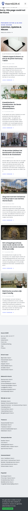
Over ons (3, 342)
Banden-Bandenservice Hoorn (10, 462)
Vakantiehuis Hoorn (7, 411)
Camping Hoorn (6, 407)
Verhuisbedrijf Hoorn (7, 391)
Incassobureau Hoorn (7, 480)
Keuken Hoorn (5, 441)
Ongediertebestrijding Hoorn (9, 484)
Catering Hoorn (5, 381)
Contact (3, 338)
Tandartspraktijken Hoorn (9, 385)
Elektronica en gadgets (11, 54)
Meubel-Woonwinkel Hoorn (9, 403)
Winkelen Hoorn (6, 401)
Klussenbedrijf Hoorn (7, 423)
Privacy (3, 348)
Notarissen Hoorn (6, 425)
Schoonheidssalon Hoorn (8, 383)
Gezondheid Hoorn (6, 366)
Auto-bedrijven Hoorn (7, 458)
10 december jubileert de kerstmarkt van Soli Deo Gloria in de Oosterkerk (12, 152)
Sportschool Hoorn (6, 448)
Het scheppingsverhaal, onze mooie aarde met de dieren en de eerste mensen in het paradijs (13, 246)
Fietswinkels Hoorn (6, 360)
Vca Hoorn (4, 442)
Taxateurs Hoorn (6, 427)
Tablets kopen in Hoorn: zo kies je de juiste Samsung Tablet (12, 58)
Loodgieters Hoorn (6, 387)
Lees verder (7, 80)
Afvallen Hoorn (5, 368)
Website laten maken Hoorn (9, 446)
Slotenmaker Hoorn (7, 466)
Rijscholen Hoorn (6, 358)
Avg (2, 346)
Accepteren (8, 508)
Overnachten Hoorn (7, 409)
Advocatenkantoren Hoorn (9, 464)
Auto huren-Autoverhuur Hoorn (10, 460)
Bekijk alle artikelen (6, 32)
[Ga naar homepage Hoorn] (10, 3)
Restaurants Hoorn (6, 379)
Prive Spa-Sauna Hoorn (8, 478)
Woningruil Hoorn (6, 476)
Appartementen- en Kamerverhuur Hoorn (14, 405)
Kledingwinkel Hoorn (7, 444)
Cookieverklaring (6, 344)
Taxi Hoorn (4, 362)
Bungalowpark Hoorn (7, 413)
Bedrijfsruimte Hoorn (7, 482)
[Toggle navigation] (25, 4)
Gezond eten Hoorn (7, 370)
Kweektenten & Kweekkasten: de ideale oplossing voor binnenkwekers (11, 105)
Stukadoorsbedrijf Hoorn (8, 389)
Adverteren (4, 340)
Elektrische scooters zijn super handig (12, 292)
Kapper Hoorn (5, 364)
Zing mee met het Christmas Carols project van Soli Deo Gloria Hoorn (13, 199)
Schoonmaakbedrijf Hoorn (9, 429)
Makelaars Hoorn (6, 431)
